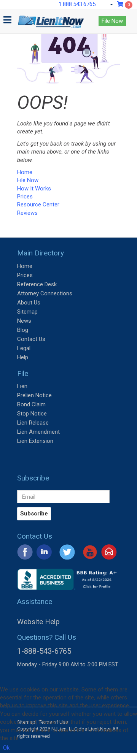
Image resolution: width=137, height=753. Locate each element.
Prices (25, 196)
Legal (23, 348)
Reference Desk (37, 284)
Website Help (38, 621)
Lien (22, 386)
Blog (22, 330)
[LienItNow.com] (51, 18)
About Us (28, 302)
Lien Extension (35, 441)
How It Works (34, 188)
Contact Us (31, 339)
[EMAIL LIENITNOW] (109, 551)
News (24, 320)
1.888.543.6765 (77, 4)
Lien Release (33, 422)
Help (22, 357)
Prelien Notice (34, 395)
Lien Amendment (38, 431)
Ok (6, 747)
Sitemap (27, 311)
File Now (112, 20)
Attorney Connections (44, 293)
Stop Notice (32, 413)
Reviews (27, 212)
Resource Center (38, 204)
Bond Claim (31, 404)
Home (24, 172)
